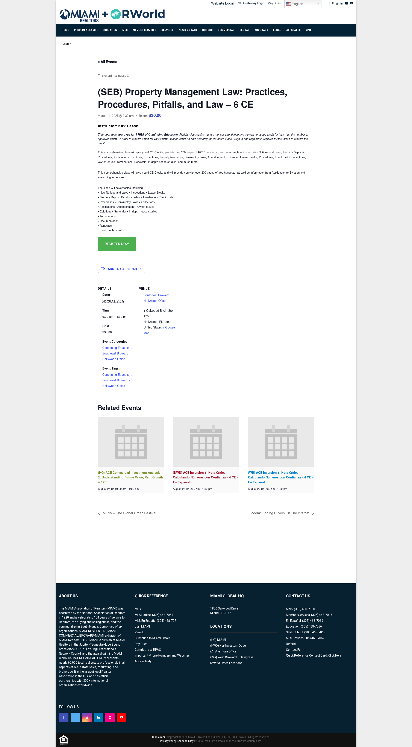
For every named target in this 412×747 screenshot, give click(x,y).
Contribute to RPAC (148, 649)
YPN (308, 30)
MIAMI (221, 640)
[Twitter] (75, 717)
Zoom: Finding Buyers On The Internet (280, 512)
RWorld (139, 632)
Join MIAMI (142, 626)
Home (65, 30)
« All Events (107, 61)
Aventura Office (225, 651)
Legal (277, 30)
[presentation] (131, 441)
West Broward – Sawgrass (235, 657)
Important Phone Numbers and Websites (162, 655)
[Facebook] (63, 717)
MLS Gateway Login (251, 3)
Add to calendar (122, 269)
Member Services (144, 30)
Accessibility (143, 661)
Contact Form (295, 649)
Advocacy (261, 30)
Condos (207, 30)
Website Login (222, 3)
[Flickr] (110, 717)
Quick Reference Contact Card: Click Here (314, 655)
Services (167, 30)
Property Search (86, 30)
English (297, 4)
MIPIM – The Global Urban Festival (129, 512)
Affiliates (293, 30)
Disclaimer (158, 737)
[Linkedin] (98, 717)
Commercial (226, 30)
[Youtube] (121, 717)
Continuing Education (116, 347)
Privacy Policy (168, 740)
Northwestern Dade (233, 645)
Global (244, 30)
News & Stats (188, 30)
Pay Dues (274, 3)
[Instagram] (87, 717)
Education (110, 30)
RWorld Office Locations (226, 663)
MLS (125, 30)
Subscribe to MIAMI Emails (153, 638)
